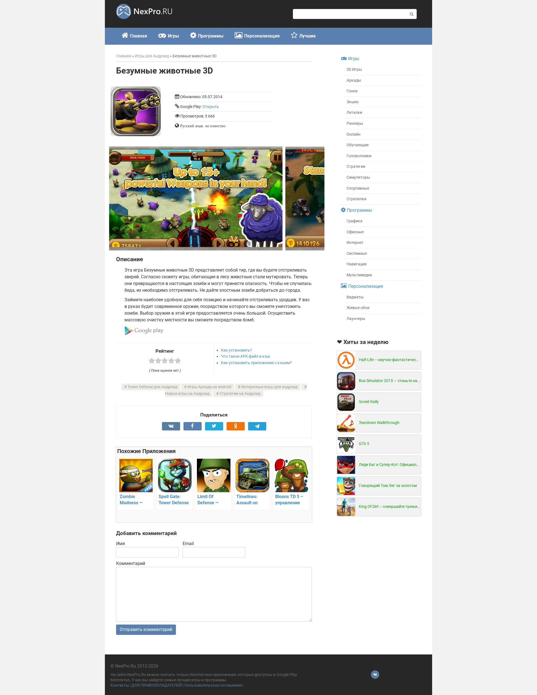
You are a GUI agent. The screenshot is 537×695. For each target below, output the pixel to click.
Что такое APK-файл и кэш (245, 356)
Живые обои (358, 307)
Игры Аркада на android (209, 387)
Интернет (355, 242)
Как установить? (236, 350)
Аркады (354, 80)
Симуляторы (358, 177)
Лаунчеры (356, 318)
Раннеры (355, 123)
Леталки (354, 112)
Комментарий (130, 563)
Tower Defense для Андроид (152, 387)
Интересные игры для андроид (269, 387)
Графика (354, 221)
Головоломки (359, 156)
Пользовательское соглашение (213, 685)
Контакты (119, 685)
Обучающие (358, 145)
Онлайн (354, 134)
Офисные (355, 232)
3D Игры (354, 69)
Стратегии (356, 166)
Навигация (357, 264)
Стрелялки (356, 199)
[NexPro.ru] (144, 21)
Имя (120, 543)
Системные (357, 253)
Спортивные (358, 188)
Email (188, 543)
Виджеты (355, 297)
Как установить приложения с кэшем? (256, 363)
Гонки (352, 91)
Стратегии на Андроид (240, 393)
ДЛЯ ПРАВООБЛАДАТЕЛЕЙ (156, 685)
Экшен (353, 102)
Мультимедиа (359, 275)
